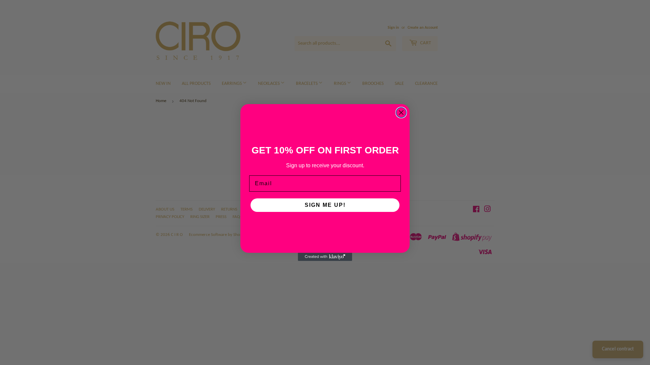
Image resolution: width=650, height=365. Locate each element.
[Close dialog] (401, 112)
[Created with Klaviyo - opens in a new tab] (325, 257)
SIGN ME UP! (325, 205)
